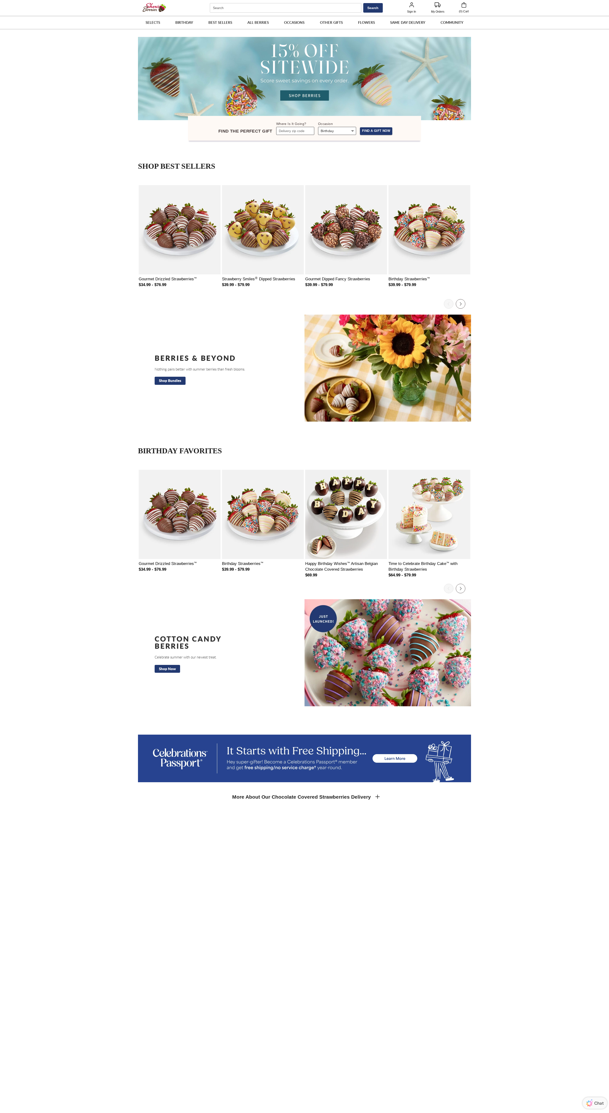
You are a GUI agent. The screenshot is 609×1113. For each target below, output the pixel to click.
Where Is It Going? (291, 123)
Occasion (325, 123)
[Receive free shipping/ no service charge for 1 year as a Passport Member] (304, 758)
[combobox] (286, 8)
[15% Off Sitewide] (304, 78)
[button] (152, 22)
